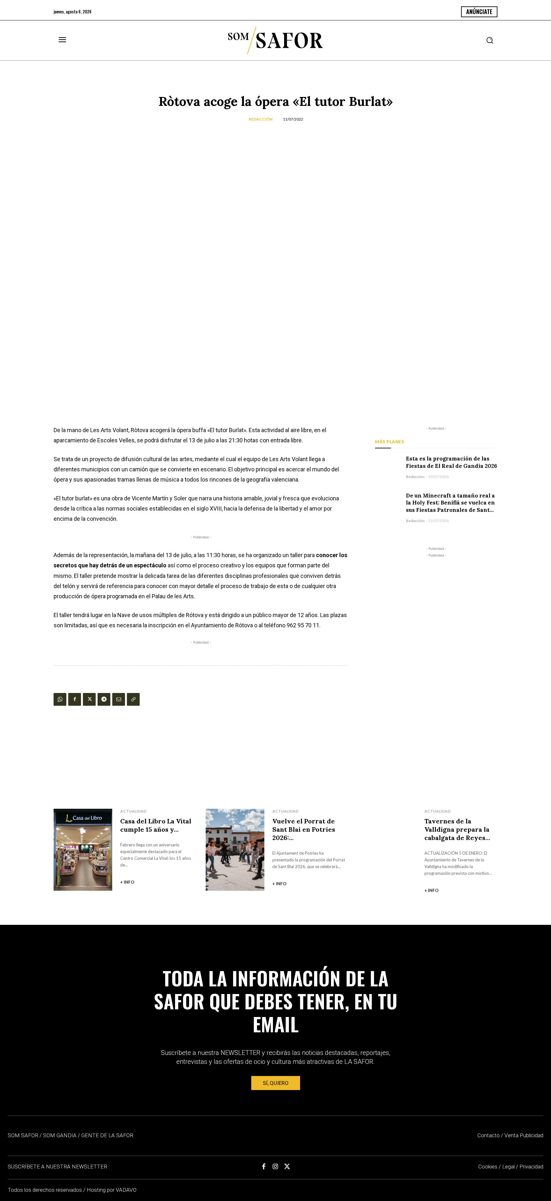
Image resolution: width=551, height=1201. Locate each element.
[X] (89, 699)
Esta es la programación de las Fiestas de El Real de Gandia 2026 (451, 462)
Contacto (488, 1135)
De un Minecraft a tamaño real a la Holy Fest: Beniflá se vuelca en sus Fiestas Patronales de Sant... (450, 503)
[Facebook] (74, 699)
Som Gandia (60, 1135)
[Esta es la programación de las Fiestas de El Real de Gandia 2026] (387, 467)
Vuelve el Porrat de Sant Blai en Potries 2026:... (303, 829)
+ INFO (127, 882)
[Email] (118, 699)
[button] (489, 40)
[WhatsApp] (60, 699)
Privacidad (531, 1166)
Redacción (260, 119)
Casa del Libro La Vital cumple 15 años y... (155, 825)
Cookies (487, 1166)
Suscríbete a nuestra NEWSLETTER (57, 1166)
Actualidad (133, 811)
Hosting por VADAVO (111, 1190)
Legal (508, 1166)
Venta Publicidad (523, 1135)
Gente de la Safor (107, 1135)
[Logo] (275, 40)
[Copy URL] (133, 699)
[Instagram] (275, 1166)
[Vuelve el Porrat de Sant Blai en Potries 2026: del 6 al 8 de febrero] (235, 850)
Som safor (23, 1135)
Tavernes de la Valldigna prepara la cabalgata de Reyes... (457, 829)
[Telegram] (104, 699)
